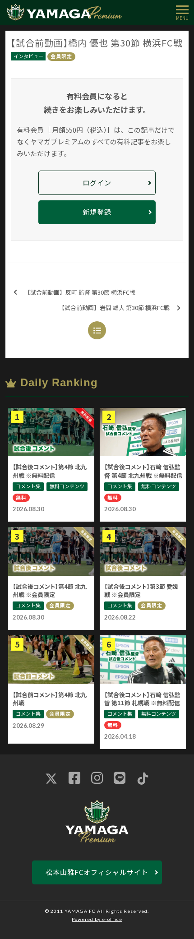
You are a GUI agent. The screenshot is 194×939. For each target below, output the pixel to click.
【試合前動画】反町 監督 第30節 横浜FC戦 (79, 292)
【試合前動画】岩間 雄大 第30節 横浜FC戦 (114, 307)
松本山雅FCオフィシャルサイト (97, 872)
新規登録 (97, 212)
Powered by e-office (97, 919)
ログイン (97, 182)
